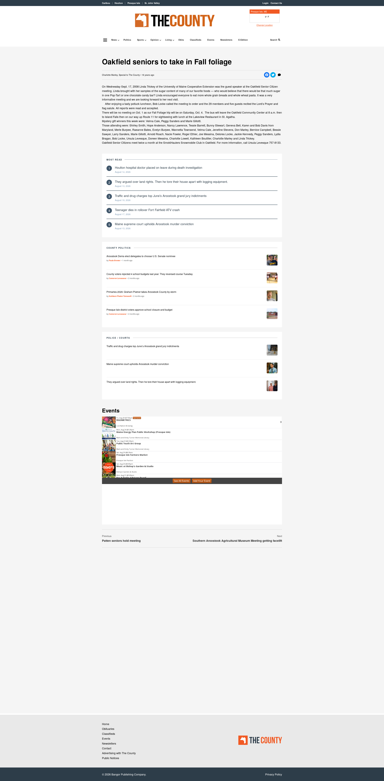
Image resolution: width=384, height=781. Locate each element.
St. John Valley (152, 2)
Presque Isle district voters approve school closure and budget (139, 309)
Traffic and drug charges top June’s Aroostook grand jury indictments (161, 195)
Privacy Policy (273, 774)
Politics (127, 39)
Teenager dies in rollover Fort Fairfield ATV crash (147, 210)
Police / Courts (118, 337)
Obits (181, 39)
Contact (106, 748)
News (114, 39)
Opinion (154, 39)
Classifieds (195, 39)
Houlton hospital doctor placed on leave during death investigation (158, 167)
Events (210, 39)
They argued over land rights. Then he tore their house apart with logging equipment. (171, 181)
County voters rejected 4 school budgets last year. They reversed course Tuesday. (149, 274)
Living (168, 39)
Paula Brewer (114, 260)
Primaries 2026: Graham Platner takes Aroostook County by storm (141, 292)
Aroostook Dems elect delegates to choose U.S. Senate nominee (140, 256)
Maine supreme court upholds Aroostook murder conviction (154, 224)
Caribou (106, 2)
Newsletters (226, 39)
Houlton (119, 2)
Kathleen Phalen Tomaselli (120, 296)
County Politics (118, 247)
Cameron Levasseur (117, 278)
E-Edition (243, 39)
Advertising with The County (119, 753)
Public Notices (110, 758)
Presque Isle (134, 2)
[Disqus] (192, 590)
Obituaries (108, 729)
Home (105, 724)
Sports (140, 39)
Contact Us (276, 2)
